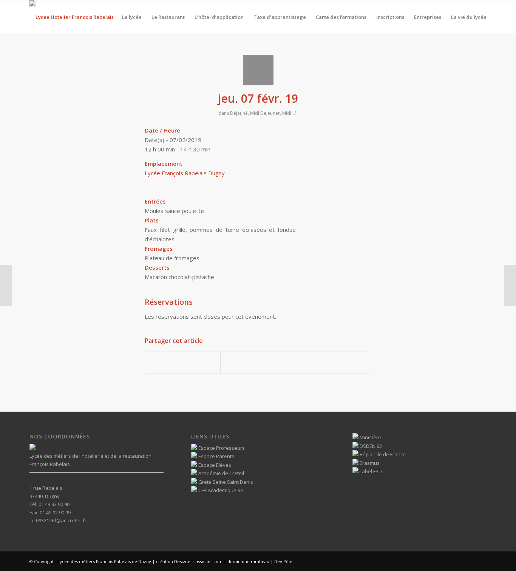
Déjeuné (239, 113)
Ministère (369, 437)
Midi (254, 113)
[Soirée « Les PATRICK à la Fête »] (6, 285)
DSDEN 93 (370, 446)
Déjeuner (270, 113)
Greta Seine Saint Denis (225, 481)
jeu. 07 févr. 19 (258, 98)
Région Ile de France (382, 454)
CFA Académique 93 (220, 490)
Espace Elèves (214, 464)
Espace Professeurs (221, 447)
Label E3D (370, 471)
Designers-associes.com (198, 561)
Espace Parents (215, 456)
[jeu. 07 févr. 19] (258, 70)
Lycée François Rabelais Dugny (185, 173)
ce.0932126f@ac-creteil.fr (58, 520)
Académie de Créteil (220, 473)
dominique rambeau (247, 561)
